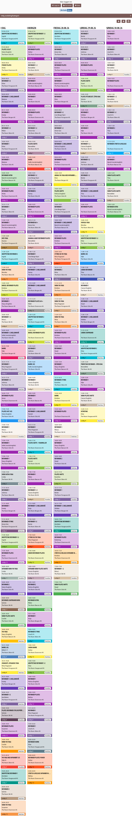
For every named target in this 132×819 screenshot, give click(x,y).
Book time (21, 43)
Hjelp (78, 5)
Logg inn (57, 5)
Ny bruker (68, 5)
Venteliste (21, 122)
